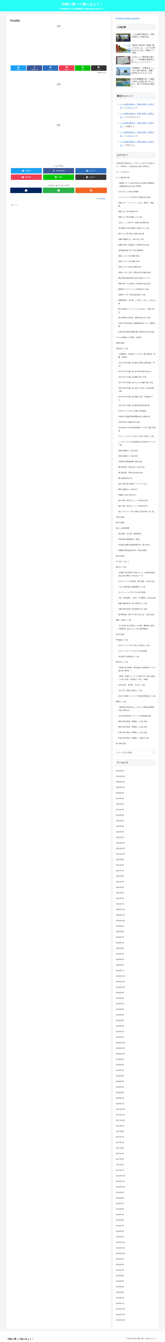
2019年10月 (120, 987)
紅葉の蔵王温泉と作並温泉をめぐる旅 (132, 609)
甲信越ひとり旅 (122, 640)
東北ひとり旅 (121, 567)
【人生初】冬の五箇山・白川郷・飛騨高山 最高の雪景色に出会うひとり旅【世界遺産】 (136, 627)
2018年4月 (120, 1087)
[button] (153, 752)
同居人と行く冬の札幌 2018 (129, 261)
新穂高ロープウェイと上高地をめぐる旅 (133, 289)
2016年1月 (120, 1237)
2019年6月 (120, 1009)
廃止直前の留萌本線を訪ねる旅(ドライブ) (134, 278)
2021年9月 (120, 859)
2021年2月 (120, 898)
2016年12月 (120, 1176)
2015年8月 (120, 1265)
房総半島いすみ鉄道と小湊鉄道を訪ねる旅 (134, 284)
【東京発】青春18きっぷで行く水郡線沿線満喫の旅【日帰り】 (136, 708)
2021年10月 (120, 854)
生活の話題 (120, 634)
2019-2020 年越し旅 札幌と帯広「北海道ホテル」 (135, 398)
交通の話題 (120, 343)
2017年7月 (120, 1137)
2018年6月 (120, 1076)
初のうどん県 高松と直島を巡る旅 (131, 234)
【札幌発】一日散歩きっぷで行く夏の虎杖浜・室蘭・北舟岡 (136, 355)
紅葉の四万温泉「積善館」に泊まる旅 (132, 732)
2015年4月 (120, 1287)
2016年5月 (120, 1215)
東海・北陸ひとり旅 (123, 620)
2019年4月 (120, 1020)
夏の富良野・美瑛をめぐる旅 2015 (131, 467)
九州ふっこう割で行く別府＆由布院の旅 (133, 223)
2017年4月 (120, 1153)
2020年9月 (120, 926)
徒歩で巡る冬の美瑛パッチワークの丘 (132, 484)
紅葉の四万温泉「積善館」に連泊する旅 (133, 738)
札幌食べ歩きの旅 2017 (127, 495)
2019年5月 (120, 1015)
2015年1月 (120, 1303)
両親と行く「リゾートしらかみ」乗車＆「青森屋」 (136, 204)
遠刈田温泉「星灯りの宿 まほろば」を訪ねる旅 (136, 614)
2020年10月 (120, 921)
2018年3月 (120, 1092)
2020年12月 (120, 909)
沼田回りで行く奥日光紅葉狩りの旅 (131, 295)
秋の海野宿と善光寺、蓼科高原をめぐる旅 (134, 318)
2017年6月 (120, 1142)
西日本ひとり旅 (122, 662)
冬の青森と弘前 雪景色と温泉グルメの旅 (133, 228)
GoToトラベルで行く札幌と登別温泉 (132, 411)
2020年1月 (120, 970)
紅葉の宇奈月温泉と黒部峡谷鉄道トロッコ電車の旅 (136, 324)
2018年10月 (120, 1054)
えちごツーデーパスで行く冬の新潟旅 (132, 651)
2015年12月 (120, 1242)
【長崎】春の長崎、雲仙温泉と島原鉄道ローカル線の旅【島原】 (136, 669)
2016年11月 (120, 1181)
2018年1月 (120, 1104)
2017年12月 (120, 1109)
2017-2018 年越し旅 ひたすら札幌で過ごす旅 (135, 382)
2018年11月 (120, 1048)
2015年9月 (120, 1259)
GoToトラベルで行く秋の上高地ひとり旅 (133, 645)
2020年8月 (120, 932)
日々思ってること (122, 561)
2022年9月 (120, 793)
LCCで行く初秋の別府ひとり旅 (130, 690)
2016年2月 (120, 1231)
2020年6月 (120, 943)
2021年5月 (120, 882)
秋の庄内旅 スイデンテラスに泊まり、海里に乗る (136, 310)
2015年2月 (120, 1298)
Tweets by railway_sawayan (127, 18)
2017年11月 (120, 1115)
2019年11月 (120, 982)
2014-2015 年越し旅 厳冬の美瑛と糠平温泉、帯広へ (136, 364)
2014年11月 (120, 1314)
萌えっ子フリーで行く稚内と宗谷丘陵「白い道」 (136, 511)
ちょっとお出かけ (122, 172)
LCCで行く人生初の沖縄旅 (128, 192)
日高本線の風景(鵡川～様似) (129, 539)
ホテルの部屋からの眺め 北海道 (128, 337)
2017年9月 (120, 1126)
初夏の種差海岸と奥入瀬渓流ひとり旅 (132, 603)
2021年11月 (120, 848)
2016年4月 (120, 1220)
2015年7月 (120, 1270)
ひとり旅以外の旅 (122, 177)
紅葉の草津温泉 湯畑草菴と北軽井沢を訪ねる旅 (136, 332)
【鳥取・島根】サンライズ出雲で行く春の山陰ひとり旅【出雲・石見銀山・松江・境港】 (136, 677)
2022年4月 (120, 821)
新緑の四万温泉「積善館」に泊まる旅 (132, 721)
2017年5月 (120, 1148)
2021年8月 (120, 865)
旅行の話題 (120, 556)
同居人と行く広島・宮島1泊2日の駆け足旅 (134, 272)
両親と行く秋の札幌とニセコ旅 (130, 217)
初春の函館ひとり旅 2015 (128, 450)
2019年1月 (120, 1037)
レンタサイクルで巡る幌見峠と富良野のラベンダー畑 (136, 443)
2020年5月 (120, 948)
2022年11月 (120, 782)
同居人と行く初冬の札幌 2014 (129, 267)
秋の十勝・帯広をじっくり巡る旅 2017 (133, 506)
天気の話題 (120, 517)
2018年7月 (120, 1070)
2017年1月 (120, 1170)
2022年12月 (120, 776)
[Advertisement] (58, 45)
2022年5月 (120, 815)
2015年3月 (120, 1292)
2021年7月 (120, 871)
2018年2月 (120, 1098)
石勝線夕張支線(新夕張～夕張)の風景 (132, 550)
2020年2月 (120, 965)
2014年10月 (120, 1320)
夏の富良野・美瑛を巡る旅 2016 (130, 473)
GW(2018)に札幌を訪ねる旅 (129, 422)
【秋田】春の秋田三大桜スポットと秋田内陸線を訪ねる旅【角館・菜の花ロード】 (136, 574)
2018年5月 (120, 1081)
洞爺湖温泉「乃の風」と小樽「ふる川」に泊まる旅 (136, 301)
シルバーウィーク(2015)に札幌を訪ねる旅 (134, 197)
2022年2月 (120, 832)
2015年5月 (120, 1281)
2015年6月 (120, 1276)
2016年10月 (120, 1187)
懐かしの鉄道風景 (122, 528)
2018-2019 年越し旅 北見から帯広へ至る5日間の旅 (136, 389)
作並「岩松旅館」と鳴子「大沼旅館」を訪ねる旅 (136, 598)
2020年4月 (120, 954)
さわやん (129, 108)
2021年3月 (120, 893)
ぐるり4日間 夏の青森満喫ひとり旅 (131, 587)
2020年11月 (120, 915)
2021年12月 (120, 843)
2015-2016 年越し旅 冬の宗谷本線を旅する (134, 371)
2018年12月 (120, 1043)
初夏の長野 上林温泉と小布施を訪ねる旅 (133, 245)
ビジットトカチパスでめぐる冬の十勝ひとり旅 (136, 436)
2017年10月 (120, 1120)
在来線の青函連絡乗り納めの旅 (130, 461)
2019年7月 (120, 1004)
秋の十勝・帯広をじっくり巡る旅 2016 (133, 500)
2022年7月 (120, 804)
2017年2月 (120, 1165)
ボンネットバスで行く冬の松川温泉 (131, 592)
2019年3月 (120, 1026)
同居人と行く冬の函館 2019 (129, 256)
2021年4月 (120, 887)
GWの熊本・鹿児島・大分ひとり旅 (131, 685)
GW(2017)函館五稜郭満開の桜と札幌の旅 (134, 416)
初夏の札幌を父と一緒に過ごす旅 (131, 239)
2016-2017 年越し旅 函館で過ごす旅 (132, 377)
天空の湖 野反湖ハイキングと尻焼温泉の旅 (134, 716)
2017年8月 (120, 1131)
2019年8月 (120, 998)
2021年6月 (120, 876)
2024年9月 (120, 771)
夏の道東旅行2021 (125, 478)
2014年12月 (120, 1309)
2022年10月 (120, 787)
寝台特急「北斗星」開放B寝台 (129, 534)
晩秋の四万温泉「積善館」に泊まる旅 (132, 727)
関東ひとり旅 (121, 702)
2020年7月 (120, 937)
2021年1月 (120, 904)
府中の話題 (120, 522)
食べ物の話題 (121, 743)
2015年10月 (120, 1253)
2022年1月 (120, 837)
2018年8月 (120, 1065)
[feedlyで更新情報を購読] (58, 190)
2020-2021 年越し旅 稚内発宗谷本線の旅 (134, 405)
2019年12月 (120, 976)
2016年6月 (120, 1209)
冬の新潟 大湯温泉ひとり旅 (128, 656)
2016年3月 (120, 1226)
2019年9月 (120, 993)
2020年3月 (120, 959)
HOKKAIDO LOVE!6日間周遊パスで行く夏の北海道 (136, 429)
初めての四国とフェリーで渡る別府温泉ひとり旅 (136, 696)
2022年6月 (120, 810)
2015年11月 (120, 1248)
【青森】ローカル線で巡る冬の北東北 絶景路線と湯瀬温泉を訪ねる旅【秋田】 (136, 184)
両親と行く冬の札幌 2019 (128, 211)
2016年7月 (120, 1204)
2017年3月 (120, 1159)
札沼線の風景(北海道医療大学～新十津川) (134, 545)
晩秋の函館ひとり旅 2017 (128, 489)
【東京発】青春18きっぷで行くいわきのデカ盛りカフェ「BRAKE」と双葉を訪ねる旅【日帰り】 (135, 164)
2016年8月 (120, 1198)
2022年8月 (120, 798)
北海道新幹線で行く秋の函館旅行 (131, 250)
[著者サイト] (26, 190)
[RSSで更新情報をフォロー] (91, 190)
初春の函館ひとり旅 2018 (128, 456)
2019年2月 (120, 1031)
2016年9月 (120, 1192)
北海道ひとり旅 (122, 348)
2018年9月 (120, 1059)
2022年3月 (120, 826)
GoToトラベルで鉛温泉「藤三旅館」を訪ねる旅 (136, 581)
